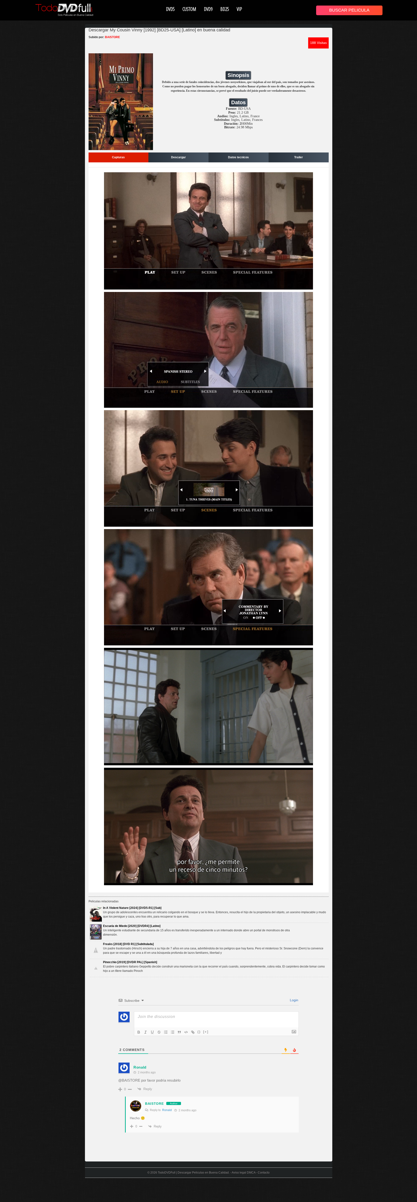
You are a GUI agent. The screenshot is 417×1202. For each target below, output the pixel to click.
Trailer (298, 157)
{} (199, 1032)
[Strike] (159, 1032)
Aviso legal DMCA (243, 1172)
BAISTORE (154, 1103)
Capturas (118, 157)
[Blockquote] (179, 1032)
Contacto (264, 1172)
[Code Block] (186, 1032)
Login (293, 1000)
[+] (205, 1032)
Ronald (167, 1110)
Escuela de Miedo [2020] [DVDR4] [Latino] (131, 926)
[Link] (192, 1032)
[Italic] (145, 1032)
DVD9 (208, 9)
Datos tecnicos (238, 157)
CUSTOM (189, 9)
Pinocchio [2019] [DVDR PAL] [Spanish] (130, 962)
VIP (239, 9)
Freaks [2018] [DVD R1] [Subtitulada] (128, 944)
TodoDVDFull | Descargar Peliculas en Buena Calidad (193, 1172)
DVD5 (170, 9)
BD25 (224, 9)
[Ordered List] (165, 1032)
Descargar (178, 157)
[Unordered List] (172, 1032)
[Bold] (138, 1032)
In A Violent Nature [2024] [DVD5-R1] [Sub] (132, 908)
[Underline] (152, 1032)
